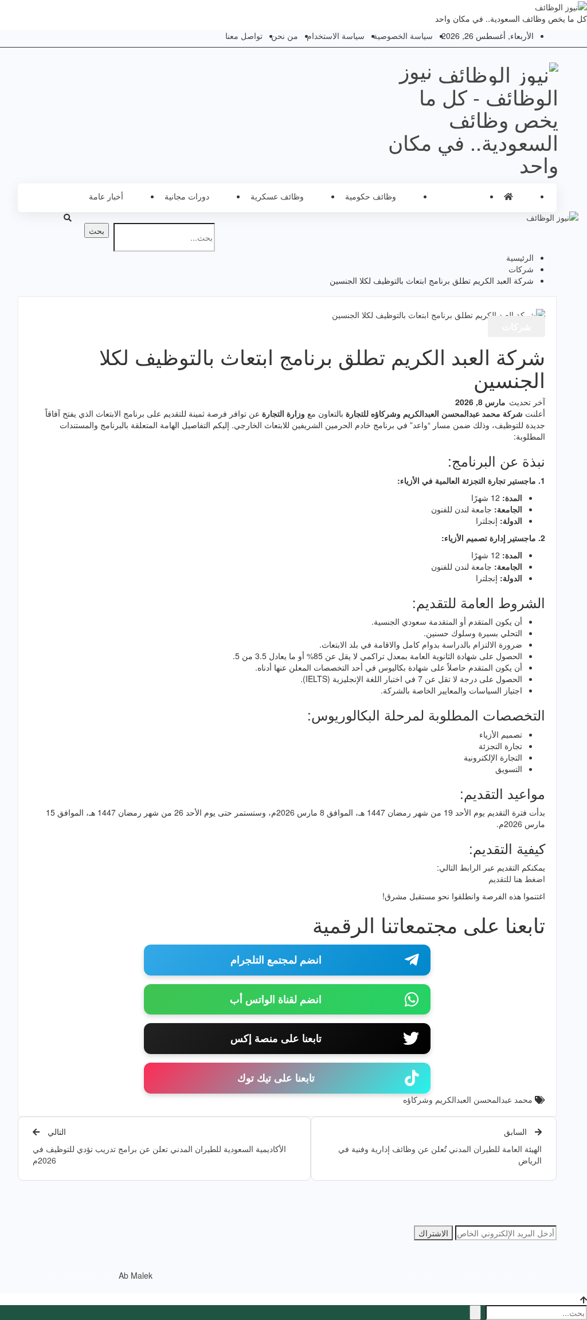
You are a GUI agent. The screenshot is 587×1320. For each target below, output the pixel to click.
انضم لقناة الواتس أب (276, 999)
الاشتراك (433, 1233)
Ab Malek (135, 1275)
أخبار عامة (106, 196)
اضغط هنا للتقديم (516, 878)
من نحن (284, 35)
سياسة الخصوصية (403, 35)
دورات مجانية (187, 196)
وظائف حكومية (370, 196)
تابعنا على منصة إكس (276, 1038)
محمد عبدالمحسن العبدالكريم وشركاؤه (468, 1099)
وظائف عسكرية (277, 196)
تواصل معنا (244, 35)
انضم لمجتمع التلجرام (276, 959)
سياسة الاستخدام (336, 35)
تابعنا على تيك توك (276, 1077)
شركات (450, 196)
